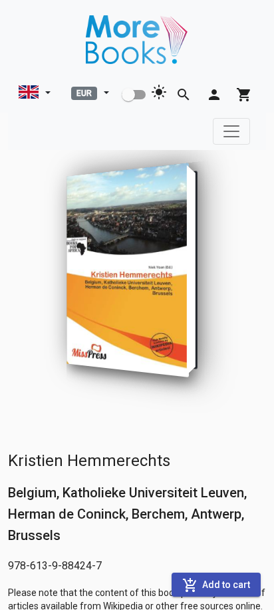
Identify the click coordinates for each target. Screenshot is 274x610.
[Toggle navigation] (231, 131)
